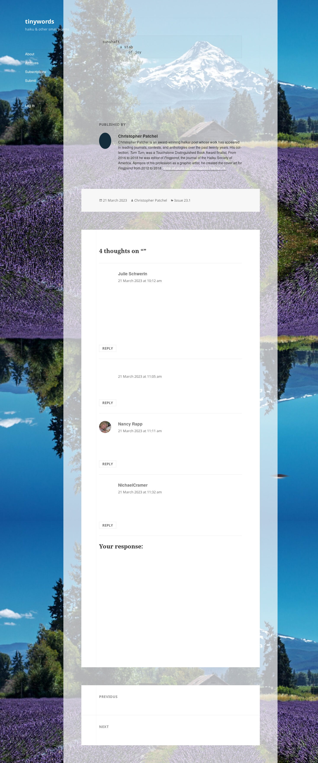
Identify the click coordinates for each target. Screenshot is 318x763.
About (29, 53)
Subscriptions (35, 71)
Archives (32, 62)
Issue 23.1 (182, 200)
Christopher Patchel (150, 200)
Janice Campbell (134, 369)
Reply (107, 348)
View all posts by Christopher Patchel (192, 168)
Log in (30, 105)
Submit (30, 80)
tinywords (39, 21)
